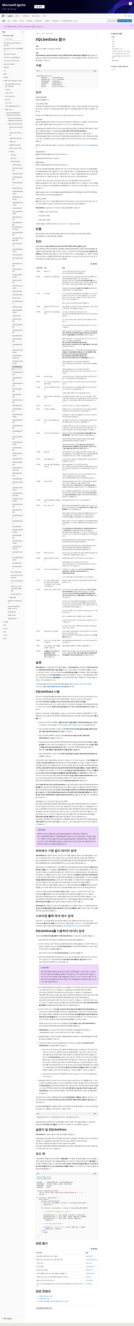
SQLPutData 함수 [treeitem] (17, 479)
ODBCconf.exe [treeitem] (12, 618)
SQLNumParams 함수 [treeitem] (17, 438)
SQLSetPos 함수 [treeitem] (17, 526)
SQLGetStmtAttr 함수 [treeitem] (17, 410)
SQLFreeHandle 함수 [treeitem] (17, 340)
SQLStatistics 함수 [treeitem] (17, 553)
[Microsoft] (3, 16)
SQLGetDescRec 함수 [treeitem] (17, 379)
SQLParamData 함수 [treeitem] (17, 449)
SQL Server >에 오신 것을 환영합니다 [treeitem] (13, 50)
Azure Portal (112, 21)
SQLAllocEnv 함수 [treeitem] (17, 174)
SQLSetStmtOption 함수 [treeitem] (17, 542)
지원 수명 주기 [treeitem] (9, 93)
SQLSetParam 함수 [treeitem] (17, 522)
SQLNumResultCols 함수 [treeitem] (17, 443)
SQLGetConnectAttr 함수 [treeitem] (17, 351)
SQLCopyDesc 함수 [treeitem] (17, 259)
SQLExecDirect (90, 1266)
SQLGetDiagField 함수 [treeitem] (17, 384)
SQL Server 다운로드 (125, 21)
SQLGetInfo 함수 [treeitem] (17, 405)
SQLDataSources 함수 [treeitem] (17, 265)
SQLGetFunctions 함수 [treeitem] (17, 401)
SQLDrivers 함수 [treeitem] (17, 291)
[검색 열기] (125, 16)
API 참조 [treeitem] (13, 155)
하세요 (88, 393)
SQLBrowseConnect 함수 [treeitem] (17, 198)
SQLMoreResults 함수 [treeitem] (17, 427)
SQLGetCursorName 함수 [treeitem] (17, 362)
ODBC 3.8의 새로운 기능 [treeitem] (15, 134)
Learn (37, 33)
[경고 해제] (130, 3)
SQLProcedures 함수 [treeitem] (17, 474)
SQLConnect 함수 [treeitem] (17, 255)
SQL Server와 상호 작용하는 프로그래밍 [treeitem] (13, 44)
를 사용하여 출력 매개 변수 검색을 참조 (73, 926)
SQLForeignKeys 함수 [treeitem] (17, 326)
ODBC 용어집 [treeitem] (12, 612)
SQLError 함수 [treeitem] (16, 298)
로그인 (130, 16)
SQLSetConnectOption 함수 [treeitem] (17, 494)
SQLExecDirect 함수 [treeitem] (17, 302)
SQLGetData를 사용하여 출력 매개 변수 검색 (71, 725)
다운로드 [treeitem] (7, 89)
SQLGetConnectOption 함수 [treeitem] (17, 357)
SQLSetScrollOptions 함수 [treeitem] (17, 531)
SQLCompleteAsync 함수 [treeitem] (17, 250)
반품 (113, 41)
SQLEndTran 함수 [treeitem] (17, 295)
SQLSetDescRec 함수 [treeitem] (17, 511)
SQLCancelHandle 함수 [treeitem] (17, 213)
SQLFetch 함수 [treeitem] (16, 316)
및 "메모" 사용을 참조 (68, 224)
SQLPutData (89, 1280)
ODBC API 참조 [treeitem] (16, 165)
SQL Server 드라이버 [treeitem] (10, 54)
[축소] (22, 31)
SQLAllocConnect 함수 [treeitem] (17, 169)
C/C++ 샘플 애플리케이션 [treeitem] (12, 106)
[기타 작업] (96, 33)
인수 (113, 39)
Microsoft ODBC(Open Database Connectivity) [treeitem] (15, 119)
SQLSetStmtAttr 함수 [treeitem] (17, 536)
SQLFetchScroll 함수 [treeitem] (16, 320)
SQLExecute (89, 1270)
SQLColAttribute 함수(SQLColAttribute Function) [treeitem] (17, 226)
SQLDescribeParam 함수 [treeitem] (17, 276)
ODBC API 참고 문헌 (45, 1296)
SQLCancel (89, 1263)
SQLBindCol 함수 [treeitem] (17, 188)
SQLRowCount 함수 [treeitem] (17, 483)
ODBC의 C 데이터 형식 (82, 145)
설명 (113, 46)
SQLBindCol (89, 1256)
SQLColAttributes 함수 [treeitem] (17, 234)
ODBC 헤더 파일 (44, 1299)
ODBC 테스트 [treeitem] (12, 615)
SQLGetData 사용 (117, 49)
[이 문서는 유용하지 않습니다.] (114, 69)
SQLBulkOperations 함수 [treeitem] (17, 204)
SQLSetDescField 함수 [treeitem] (17, 505)
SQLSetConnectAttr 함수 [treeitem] (17, 489)
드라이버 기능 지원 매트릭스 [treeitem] (12, 57)
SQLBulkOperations (92, 1259)
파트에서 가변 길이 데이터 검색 (121, 51)
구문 (113, 37)
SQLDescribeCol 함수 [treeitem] (17, 270)
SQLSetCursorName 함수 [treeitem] (17, 500)
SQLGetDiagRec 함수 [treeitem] (17, 390)
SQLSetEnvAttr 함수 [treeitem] (17, 517)
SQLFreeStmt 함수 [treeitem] (17, 346)
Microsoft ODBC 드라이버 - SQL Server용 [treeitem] (13, 85)
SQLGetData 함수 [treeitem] (17, 368)
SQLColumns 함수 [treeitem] (17, 245)
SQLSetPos (89, 1284)
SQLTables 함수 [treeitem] (17, 563)
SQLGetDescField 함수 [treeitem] (17, 373)
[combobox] (12, 35)
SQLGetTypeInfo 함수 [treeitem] (17, 421)
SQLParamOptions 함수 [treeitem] (17, 454)
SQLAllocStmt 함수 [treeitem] (17, 184)
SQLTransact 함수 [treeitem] (17, 568)
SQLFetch (88, 1277)
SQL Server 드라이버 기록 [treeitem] (11, 61)
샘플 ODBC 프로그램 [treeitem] (15, 138)
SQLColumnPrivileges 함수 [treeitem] (17, 239)
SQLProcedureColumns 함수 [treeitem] (17, 469)
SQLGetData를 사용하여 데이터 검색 (121, 56)
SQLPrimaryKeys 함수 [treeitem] (17, 463)
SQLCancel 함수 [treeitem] (17, 208)
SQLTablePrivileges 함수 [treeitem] (17, 559)
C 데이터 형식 (67, 124)
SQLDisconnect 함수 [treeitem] (17, 281)
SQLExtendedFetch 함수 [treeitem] (17, 311)
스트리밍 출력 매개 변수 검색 (120, 53)
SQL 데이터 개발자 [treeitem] (9, 64)
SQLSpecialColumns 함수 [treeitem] (17, 548)
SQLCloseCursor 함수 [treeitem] (17, 218)
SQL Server (49, 33)
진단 (113, 44)
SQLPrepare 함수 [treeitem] (17, 459)
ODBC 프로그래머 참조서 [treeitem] (16, 128)
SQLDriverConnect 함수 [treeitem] (17, 287)
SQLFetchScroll (90, 1273)
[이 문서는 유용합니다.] (112, 69)
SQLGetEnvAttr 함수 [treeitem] (16, 396)
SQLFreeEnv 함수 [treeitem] (17, 336)
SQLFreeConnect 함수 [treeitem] (17, 331)
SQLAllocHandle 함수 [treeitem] (17, 178)
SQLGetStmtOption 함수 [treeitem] (17, 416)
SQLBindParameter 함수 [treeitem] (17, 193)
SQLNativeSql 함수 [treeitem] (17, 432)
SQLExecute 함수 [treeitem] (17, 307)
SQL (43, 33)
